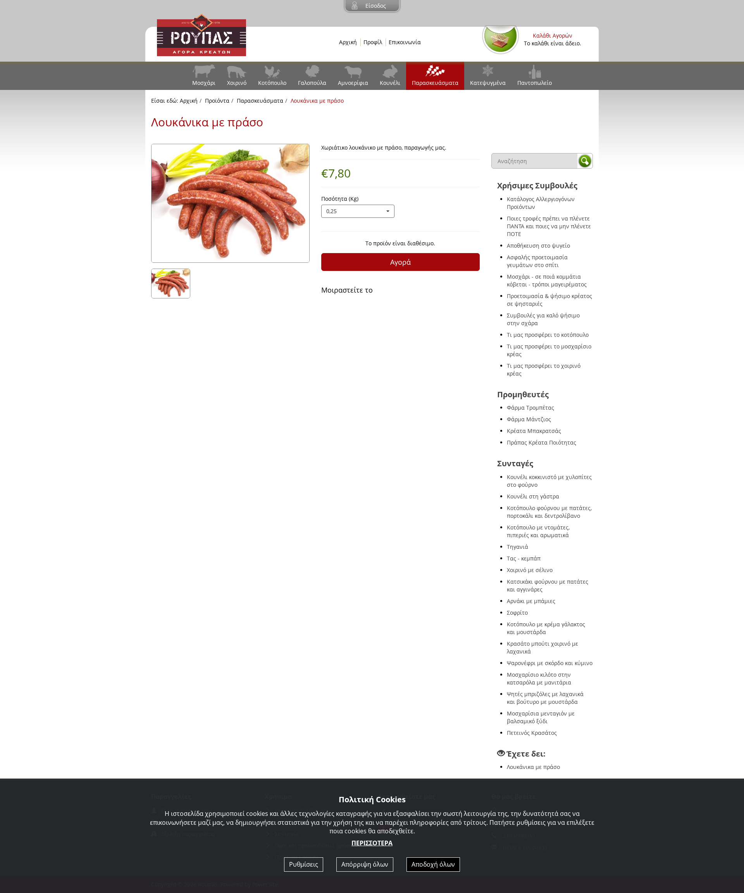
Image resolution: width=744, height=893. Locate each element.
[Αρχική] (201, 34)
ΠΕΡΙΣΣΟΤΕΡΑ (372, 843)
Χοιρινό (236, 82)
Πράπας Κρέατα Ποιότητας (541, 442)
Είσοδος (375, 5)
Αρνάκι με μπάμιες (531, 601)
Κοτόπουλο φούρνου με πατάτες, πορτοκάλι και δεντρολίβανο (549, 511)
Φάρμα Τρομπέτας (530, 407)
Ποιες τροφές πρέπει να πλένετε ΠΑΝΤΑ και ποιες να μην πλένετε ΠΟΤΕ (549, 226)
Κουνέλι (390, 82)
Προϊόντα (217, 100)
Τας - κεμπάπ (524, 558)
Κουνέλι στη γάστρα (533, 496)
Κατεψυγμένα (488, 82)
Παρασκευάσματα (435, 82)
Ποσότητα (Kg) (339, 198)
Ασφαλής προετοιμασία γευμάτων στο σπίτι (537, 261)
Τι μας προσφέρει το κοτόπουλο (548, 334)
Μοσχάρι (203, 82)
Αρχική (348, 42)
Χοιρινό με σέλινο (530, 570)
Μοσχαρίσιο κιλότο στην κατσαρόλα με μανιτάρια (539, 678)
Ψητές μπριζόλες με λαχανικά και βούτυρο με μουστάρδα (545, 697)
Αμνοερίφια (353, 82)
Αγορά (400, 262)
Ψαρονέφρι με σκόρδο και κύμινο (549, 663)
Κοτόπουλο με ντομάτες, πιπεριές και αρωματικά (538, 531)
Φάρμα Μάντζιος (529, 419)
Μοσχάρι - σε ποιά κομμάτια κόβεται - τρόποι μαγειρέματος (547, 280)
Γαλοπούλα (312, 82)
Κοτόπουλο (272, 82)
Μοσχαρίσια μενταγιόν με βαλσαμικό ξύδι (541, 717)
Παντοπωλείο (534, 82)
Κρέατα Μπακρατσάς (534, 430)
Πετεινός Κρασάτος (532, 732)
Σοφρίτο (517, 612)
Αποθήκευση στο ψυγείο (538, 245)
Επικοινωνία (405, 42)
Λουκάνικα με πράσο (533, 767)
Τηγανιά (517, 546)
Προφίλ (372, 42)
